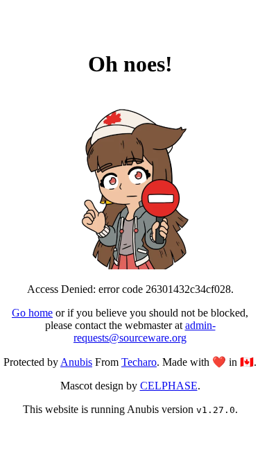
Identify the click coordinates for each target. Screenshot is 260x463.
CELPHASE (169, 386)
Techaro (139, 362)
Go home (32, 313)
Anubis (76, 362)
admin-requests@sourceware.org (144, 331)
